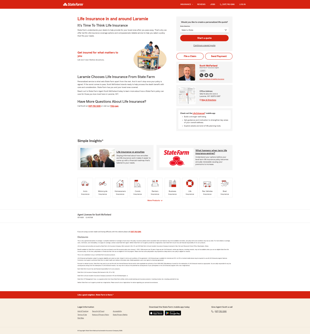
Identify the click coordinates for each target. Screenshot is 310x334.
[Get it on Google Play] (173, 313)
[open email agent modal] (206, 75)
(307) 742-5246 (228, 4)
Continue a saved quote (204, 45)
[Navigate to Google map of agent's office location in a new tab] (211, 75)
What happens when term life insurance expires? (211, 152)
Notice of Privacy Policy (100, 315)
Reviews (201, 4)
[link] (73, 4)
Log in (242, 4)
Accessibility (117, 311)
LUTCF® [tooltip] (203, 71)
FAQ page (114, 106)
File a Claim (190, 56)
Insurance (185, 4)
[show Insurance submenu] (192, 4)
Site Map (81, 318)
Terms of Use (82, 315)
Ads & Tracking (83, 311)
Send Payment (219, 56)
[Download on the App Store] (156, 313)
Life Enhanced (199, 113)
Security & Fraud (98, 311)
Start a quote (204, 38)
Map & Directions (209, 100)
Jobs (212, 4)
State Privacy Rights (120, 315)
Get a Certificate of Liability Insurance (212, 79)
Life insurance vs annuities (130, 152)
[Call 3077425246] (201, 75)
